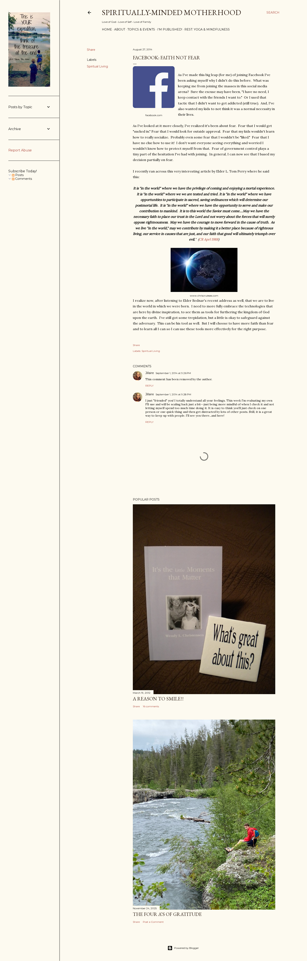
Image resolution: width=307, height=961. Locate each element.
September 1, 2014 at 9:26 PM (173, 373)
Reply (149, 385)
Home (107, 29)
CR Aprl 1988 (208, 239)
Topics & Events (141, 29)
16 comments (151, 706)
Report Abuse (20, 150)
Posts (19, 175)
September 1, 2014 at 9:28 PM (173, 394)
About (119, 29)
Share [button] (91, 50)
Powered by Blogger (186, 948)
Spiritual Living (97, 66)
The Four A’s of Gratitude (167, 914)
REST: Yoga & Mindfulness (207, 29)
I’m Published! (169, 29)
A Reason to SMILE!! (158, 698)
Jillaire (149, 373)
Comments (23, 179)
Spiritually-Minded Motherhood (171, 12)
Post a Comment (153, 921)
